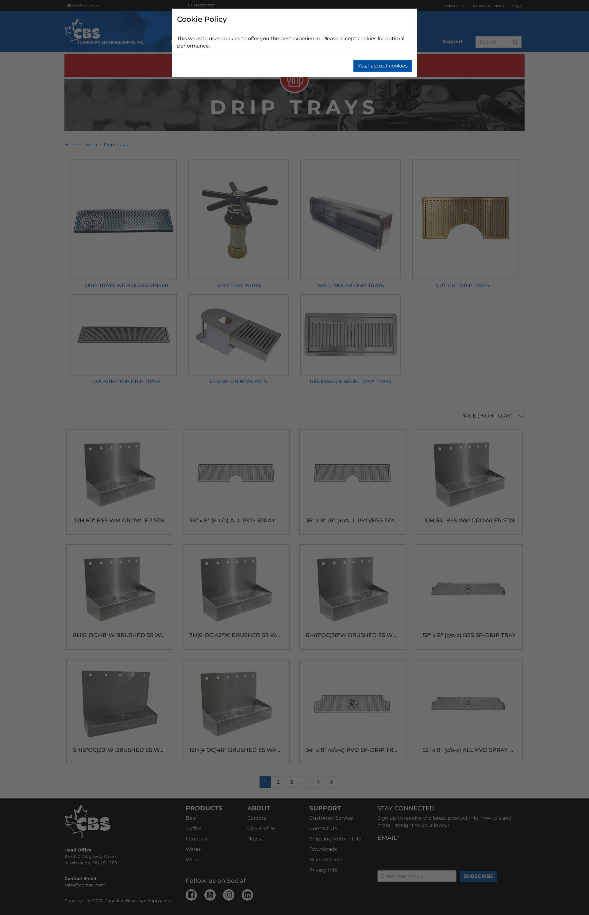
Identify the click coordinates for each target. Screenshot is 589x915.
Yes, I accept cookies (383, 66)
